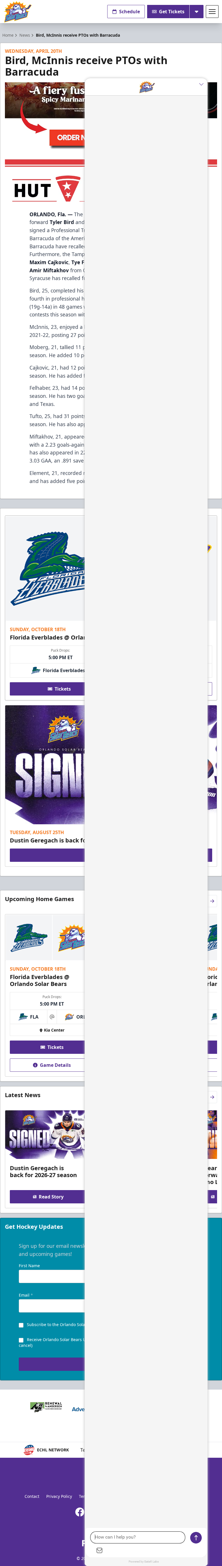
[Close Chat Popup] (203, 84)
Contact (32, 1496)
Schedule (129, 11)
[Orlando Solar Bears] (17, 12)
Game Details (55, 1065)
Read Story (51, 1197)
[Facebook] (80, 1512)
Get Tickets (171, 11)
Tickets (63, 689)
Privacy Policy (59, 1496)
